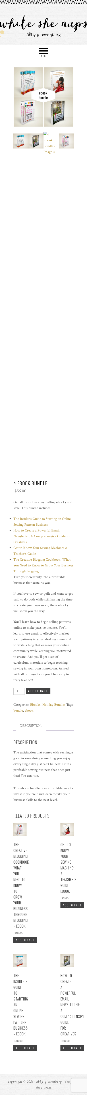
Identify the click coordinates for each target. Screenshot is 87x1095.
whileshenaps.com (43, 22)
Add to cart (38, 691)
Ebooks (35, 704)
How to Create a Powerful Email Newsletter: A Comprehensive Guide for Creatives (42, 536)
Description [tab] (31, 725)
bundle (18, 710)
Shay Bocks (43, 1087)
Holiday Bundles (53, 704)
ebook (29, 710)
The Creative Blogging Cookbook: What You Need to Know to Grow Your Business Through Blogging (43, 565)
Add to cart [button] (25, 940)
